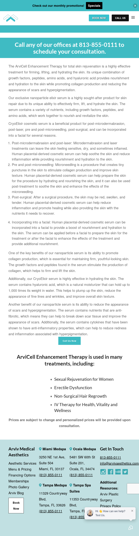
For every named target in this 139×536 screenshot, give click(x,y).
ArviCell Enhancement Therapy (52, 357)
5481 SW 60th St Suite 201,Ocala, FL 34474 (82, 462)
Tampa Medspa (54, 485)
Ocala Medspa (84, 448)
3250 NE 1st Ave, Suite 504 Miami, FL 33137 (52, 462)
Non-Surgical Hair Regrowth (80, 395)
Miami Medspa (54, 448)
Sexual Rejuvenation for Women (84, 379)
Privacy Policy (110, 505)
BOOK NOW (99, 18)
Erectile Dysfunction (73, 387)
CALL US (120, 18)
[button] (135, 6)
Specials (94, 5)
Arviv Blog (16, 492)
